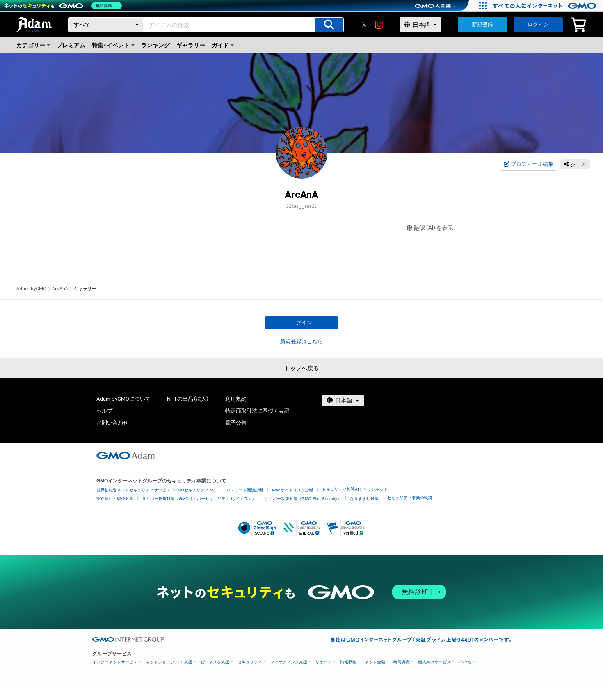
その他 (465, 662)
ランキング (155, 45)
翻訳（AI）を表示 (433, 228)
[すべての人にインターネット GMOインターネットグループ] (546, 5)
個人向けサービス (434, 662)
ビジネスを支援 (215, 662)
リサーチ (323, 662)
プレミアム (71, 45)
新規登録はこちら (301, 341)
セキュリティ (250, 662)
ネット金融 (375, 662)
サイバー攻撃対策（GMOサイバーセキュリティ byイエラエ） (199, 498)
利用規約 (236, 399)
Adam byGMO (31, 288)
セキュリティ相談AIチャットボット (355, 489)
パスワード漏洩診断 (244, 490)
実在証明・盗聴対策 (114, 498)
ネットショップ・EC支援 (169, 662)
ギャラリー (190, 45)
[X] (364, 25)
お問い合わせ (112, 423)
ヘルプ (104, 411)
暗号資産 (401, 662)
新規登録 (482, 24)
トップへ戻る (301, 368)
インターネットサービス (114, 662)
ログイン (538, 24)
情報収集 (348, 662)
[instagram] (379, 25)
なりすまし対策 (364, 498)
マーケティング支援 (288, 662)
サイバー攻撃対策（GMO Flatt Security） (303, 498)
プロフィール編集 (532, 164)
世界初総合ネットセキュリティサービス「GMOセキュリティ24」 (157, 490)
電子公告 (236, 423)
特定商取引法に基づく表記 (257, 411)
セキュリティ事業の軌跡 (409, 498)
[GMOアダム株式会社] (125, 455)
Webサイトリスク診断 (292, 490)
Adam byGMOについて (123, 399)
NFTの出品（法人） (188, 399)
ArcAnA (60, 288)
